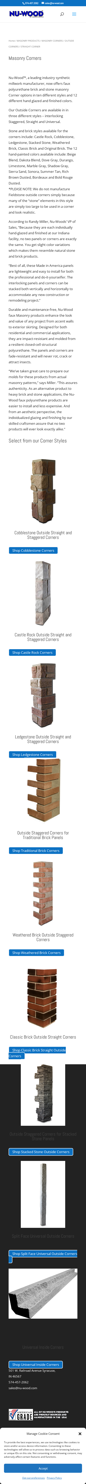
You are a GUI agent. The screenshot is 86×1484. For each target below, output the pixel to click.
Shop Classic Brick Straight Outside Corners (37, 1053)
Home (12, 40)
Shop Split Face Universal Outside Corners (44, 1253)
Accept (43, 1468)
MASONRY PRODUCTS (28, 40)
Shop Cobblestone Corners (33, 550)
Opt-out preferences (33, 1478)
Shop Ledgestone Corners (32, 754)
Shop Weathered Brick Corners (36, 952)
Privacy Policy (54, 1478)
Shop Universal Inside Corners (35, 1364)
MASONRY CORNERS (52, 40)
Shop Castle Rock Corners (32, 652)
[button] (80, 1434)
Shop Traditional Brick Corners (35, 850)
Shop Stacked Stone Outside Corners (40, 1151)
